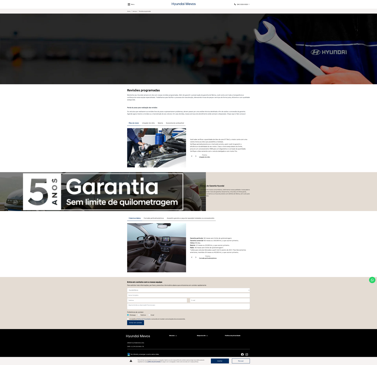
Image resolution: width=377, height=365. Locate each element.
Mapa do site (201, 335)
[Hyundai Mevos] (183, 4)
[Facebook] (243, 354)
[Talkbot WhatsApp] (372, 280)
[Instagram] (247, 354)
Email (152, 315)
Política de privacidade (232, 335)
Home (128, 11)
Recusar (241, 361)
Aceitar (219, 361)
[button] (192, 156)
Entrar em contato (135, 323)
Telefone (143, 315)
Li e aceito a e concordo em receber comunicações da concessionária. (157, 319)
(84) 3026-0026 (242, 4)
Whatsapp (132, 315)
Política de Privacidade (143, 319)
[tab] (133, 123)
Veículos (172, 335)
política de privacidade (154, 362)
